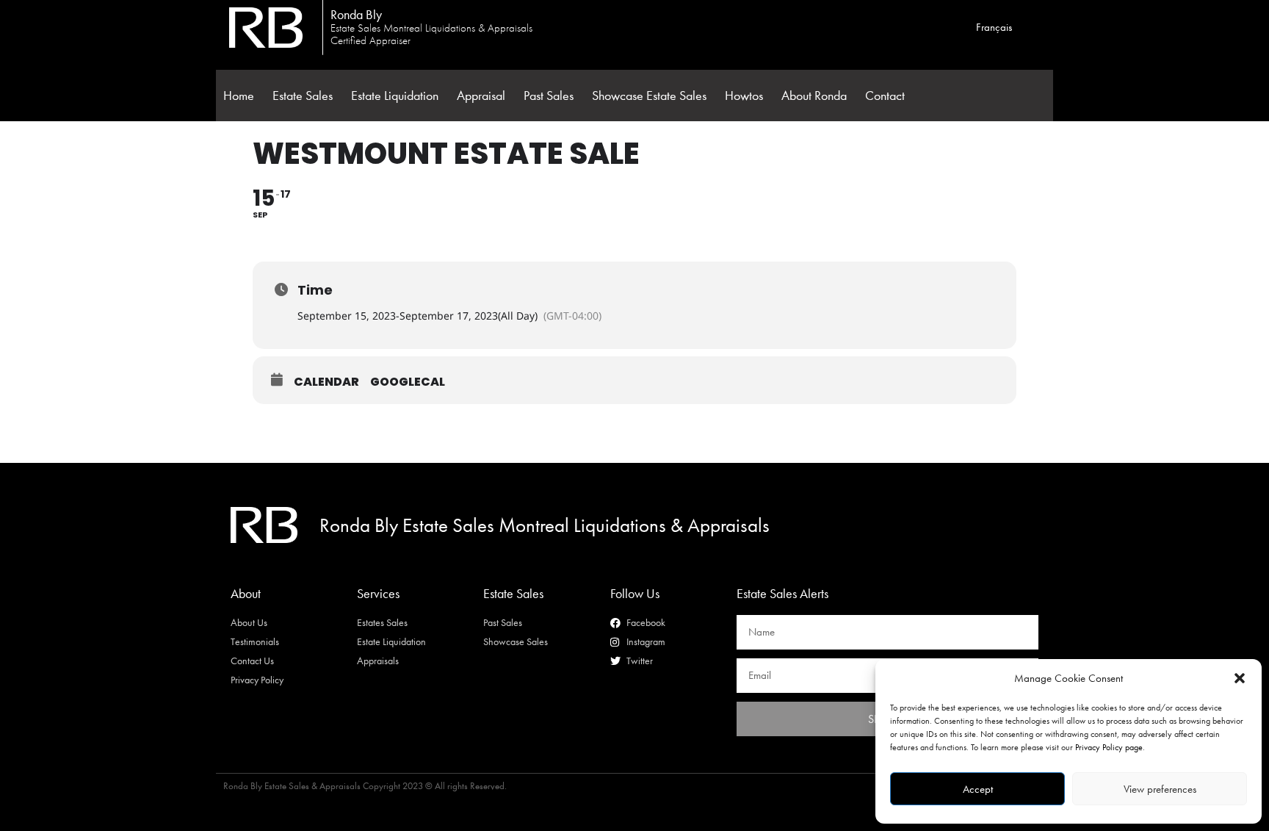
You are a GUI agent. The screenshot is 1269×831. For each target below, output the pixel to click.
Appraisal (481, 95)
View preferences (1160, 789)
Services (378, 593)
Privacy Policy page (1109, 747)
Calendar (326, 382)
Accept (978, 789)
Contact (885, 95)
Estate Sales (302, 95)
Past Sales (549, 95)
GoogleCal (407, 382)
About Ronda (814, 95)
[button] (1239, 678)
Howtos (744, 95)
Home (238, 95)
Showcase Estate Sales (649, 95)
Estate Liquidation (394, 95)
